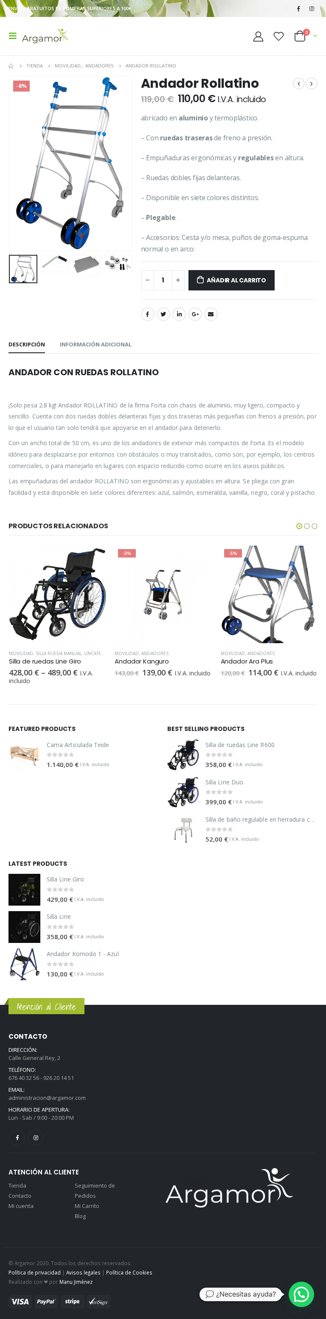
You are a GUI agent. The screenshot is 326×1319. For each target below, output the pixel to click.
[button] (299, 526)
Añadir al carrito (236, 280)
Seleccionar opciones (92, 559)
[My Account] (258, 36)
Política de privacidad (34, 1272)
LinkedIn (179, 314)
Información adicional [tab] (96, 344)
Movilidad (21, 653)
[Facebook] (298, 8)
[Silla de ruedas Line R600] (183, 755)
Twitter (163, 314)
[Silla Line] (24, 927)
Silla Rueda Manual (59, 653)
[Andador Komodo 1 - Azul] (24, 964)
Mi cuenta (21, 1206)
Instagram (36, 1138)
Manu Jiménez (76, 1281)
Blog (80, 1216)
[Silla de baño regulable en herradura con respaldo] (183, 829)
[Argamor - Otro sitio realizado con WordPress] (45, 36)
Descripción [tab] (26, 344)
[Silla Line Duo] (183, 792)
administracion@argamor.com (47, 1097)
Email (211, 314)
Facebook (148, 314)
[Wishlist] (279, 36)
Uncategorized (102, 653)
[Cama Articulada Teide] (24, 755)
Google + (195, 314)
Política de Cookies (129, 1272)
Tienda (17, 1185)
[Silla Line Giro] (24, 890)
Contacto (19, 1195)
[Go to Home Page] (11, 66)
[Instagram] (311, 8)
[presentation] (10, 163)
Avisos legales (83, 1272)
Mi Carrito (87, 1206)
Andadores (155, 653)
